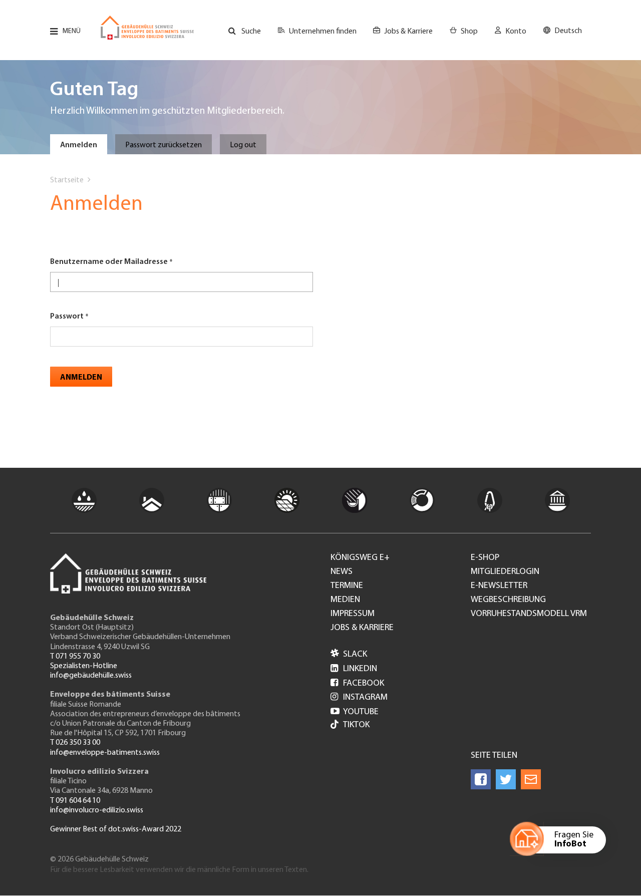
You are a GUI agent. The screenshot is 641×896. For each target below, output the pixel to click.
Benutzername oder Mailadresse (109, 262)
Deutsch (568, 31)
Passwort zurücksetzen (163, 145)
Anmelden (78, 145)
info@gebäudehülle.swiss (91, 676)
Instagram (359, 697)
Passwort (67, 317)
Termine (347, 585)
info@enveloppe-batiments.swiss (105, 753)
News (342, 571)
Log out (243, 145)
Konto (515, 32)
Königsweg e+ (360, 557)
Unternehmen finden (323, 32)
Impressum (353, 614)
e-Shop (485, 557)
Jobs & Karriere (408, 32)
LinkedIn (354, 669)
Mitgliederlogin (505, 571)
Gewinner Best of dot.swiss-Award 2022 (115, 829)
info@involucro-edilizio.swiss (96, 810)
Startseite (67, 180)
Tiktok (356, 725)
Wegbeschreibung (508, 600)
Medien (345, 600)
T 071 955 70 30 (75, 657)
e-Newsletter (499, 585)
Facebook (357, 683)
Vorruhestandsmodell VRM (529, 614)
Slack (349, 654)
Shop (469, 32)
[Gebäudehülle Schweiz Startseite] (147, 28)
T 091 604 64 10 (75, 801)
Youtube (355, 712)
